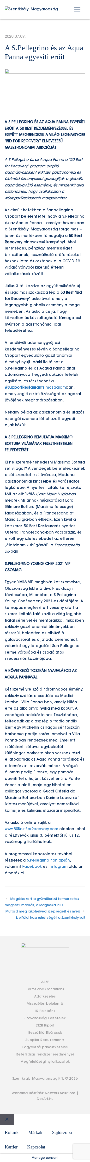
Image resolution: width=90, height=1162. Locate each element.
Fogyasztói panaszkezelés (45, 1047)
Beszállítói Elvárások (45, 1032)
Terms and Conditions (45, 989)
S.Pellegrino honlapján (48, 860)
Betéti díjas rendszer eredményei (45, 1054)
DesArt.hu (45, 1099)
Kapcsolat (36, 1146)
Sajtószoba (62, 1132)
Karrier (11, 1146)
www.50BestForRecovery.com (31, 829)
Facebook (32, 867)
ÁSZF (45, 982)
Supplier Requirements (45, 1040)
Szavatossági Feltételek (45, 1018)
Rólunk (12, 1132)
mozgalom (35, 387)
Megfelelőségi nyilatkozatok (45, 1061)
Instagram (57, 867)
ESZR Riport (45, 1025)
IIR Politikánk (45, 1011)
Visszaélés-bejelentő (45, 1003)
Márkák (35, 1132)
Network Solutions (60, 1093)
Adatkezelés (45, 996)
